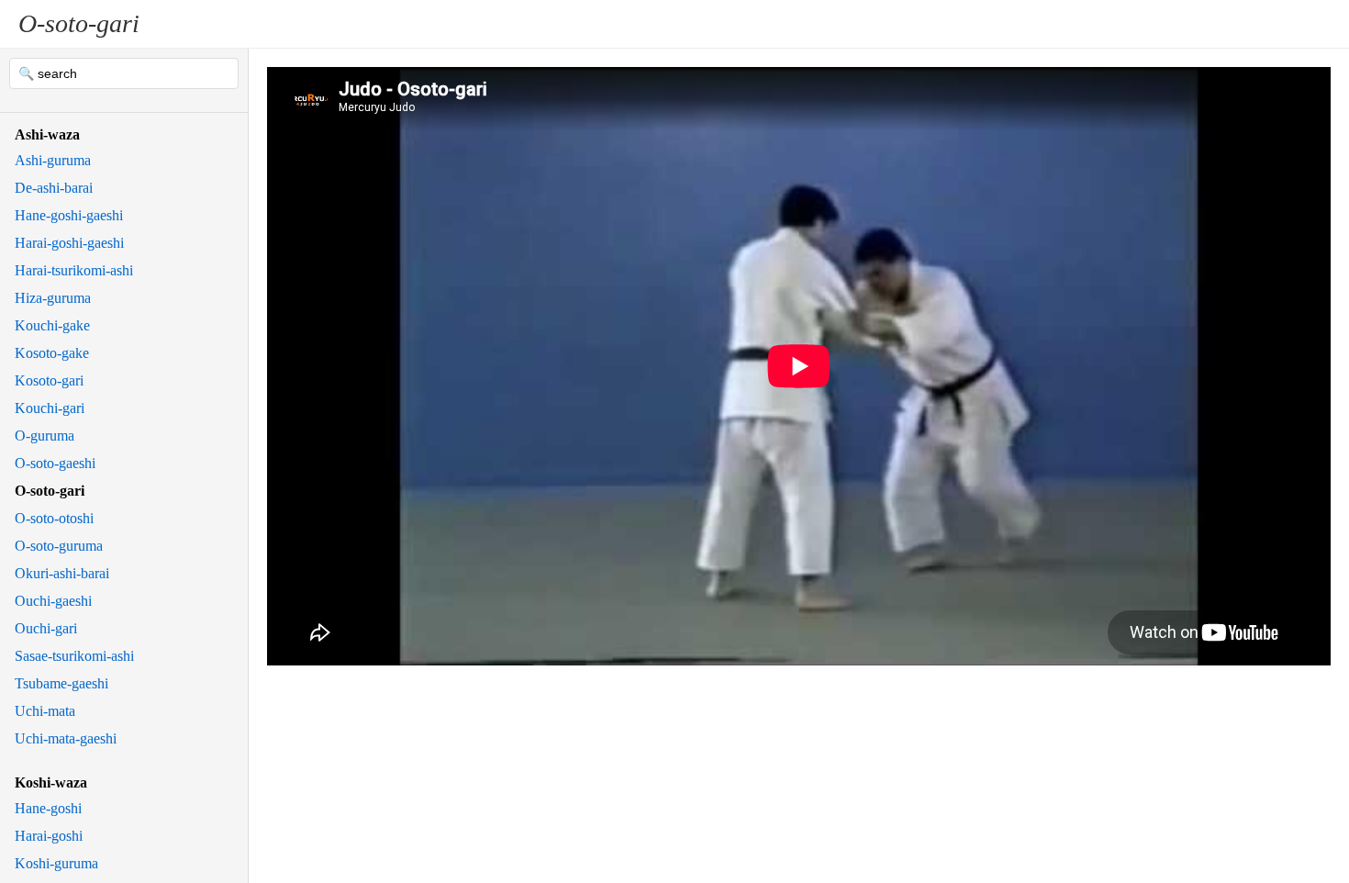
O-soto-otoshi (54, 518)
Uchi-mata (45, 711)
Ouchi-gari (46, 628)
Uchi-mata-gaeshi (66, 738)
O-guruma (44, 435)
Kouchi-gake (52, 325)
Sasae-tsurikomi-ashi (74, 656)
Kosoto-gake (52, 353)
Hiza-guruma (53, 298)
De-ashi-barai (54, 188)
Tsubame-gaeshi (61, 683)
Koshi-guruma (56, 863)
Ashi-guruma (53, 160)
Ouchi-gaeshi (53, 601)
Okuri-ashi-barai (62, 573)
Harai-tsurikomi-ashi (74, 270)
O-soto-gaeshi (55, 463)
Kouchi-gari (49, 408)
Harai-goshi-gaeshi (69, 243)
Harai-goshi (49, 836)
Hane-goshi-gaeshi (69, 215)
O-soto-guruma (59, 545)
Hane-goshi (48, 808)
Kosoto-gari (49, 380)
